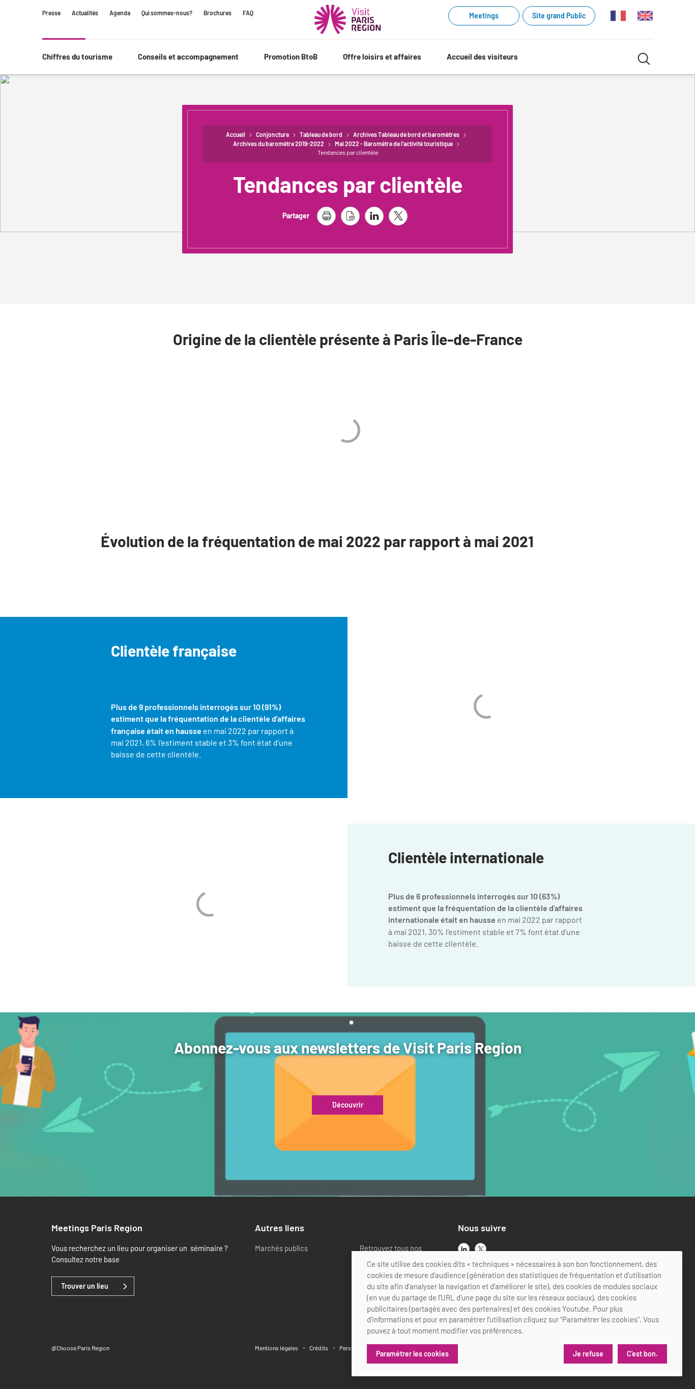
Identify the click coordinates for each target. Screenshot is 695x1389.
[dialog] (517, 1313)
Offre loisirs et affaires (382, 56)
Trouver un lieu (84, 1286)
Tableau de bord (321, 134)
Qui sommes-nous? (166, 12)
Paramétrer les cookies (412, 1353)
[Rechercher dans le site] (644, 57)
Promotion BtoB (290, 56)
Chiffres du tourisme (77, 56)
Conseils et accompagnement (188, 56)
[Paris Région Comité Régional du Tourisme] (347, 19)
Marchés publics (281, 1248)
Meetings (484, 15)
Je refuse (588, 1353)
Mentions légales (276, 1347)
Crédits (318, 1347)
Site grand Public (559, 15)
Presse (51, 12)
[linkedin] (464, 1249)
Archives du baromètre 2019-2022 (278, 143)
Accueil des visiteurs (482, 56)
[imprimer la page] (326, 216)
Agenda (119, 12)
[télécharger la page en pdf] (350, 216)
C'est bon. (642, 1353)
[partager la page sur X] (398, 216)
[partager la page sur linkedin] (374, 216)
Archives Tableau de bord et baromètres (406, 134)
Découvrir (347, 1105)
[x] (480, 1249)
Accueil (235, 134)
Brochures (217, 12)
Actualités (85, 12)
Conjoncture (272, 134)
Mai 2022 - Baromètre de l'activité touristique (394, 143)
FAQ (248, 12)
